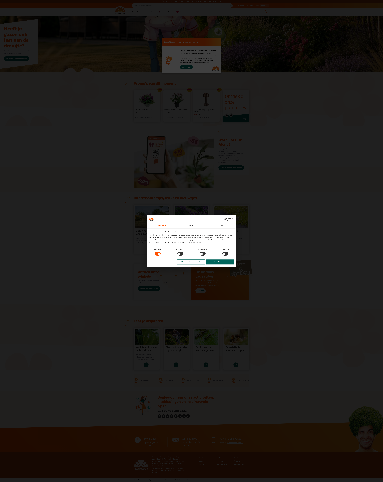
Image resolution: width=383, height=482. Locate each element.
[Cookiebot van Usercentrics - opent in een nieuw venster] (225, 219)
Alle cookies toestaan (220, 262)
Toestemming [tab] (161, 225)
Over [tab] (221, 225)
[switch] (180, 254)
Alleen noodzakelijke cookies (191, 262)
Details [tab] (191, 225)
